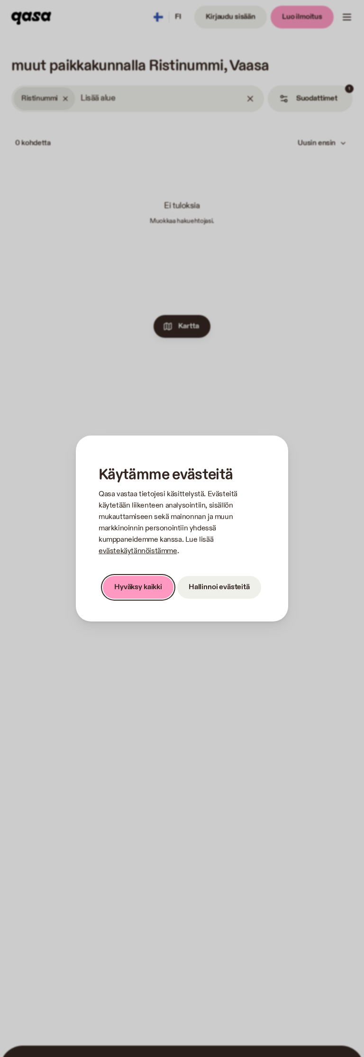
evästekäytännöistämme (138, 551)
